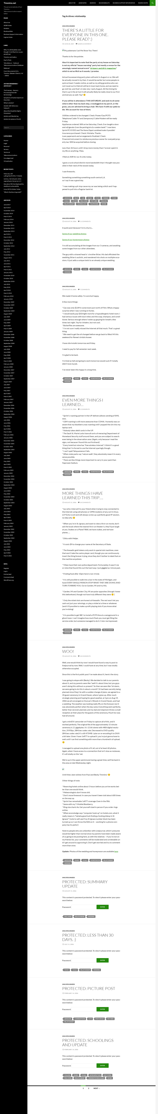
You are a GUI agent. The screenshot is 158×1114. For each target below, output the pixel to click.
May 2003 (7, 514)
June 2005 (7, 458)
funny (114, 198)
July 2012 (7, 249)
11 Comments (85, 221)
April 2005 (7, 464)
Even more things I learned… (82, 402)
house (74, 201)
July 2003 (7, 508)
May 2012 (7, 252)
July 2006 (7, 420)
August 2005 (8, 452)
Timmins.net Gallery (10, 57)
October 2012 (8, 243)
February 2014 (8, 219)
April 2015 (7, 208)
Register (6, 568)
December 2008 (9, 334)
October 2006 (8, 411)
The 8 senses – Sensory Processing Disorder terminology (11, 92)
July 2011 (7, 261)
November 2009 (9, 305)
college (67, 1075)
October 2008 (8, 340)
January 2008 (8, 367)
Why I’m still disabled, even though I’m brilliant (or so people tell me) (13, 52)
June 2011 (7, 264)
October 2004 (8, 482)
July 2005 (7, 455)
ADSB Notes (83, 3)
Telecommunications (10, 155)
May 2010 (7, 287)
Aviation (93, 3)
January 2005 (8, 473)
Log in (6, 571)
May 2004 (7, 494)
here (116, 851)
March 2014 (8, 216)
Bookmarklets (104, 3)
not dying (107, 1075)
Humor (6, 140)
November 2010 (9, 275)
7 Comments (85, 289)
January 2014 (8, 222)
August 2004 (8, 488)
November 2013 (9, 228)
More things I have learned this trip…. (82, 495)
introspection (95, 1075)
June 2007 (7, 388)
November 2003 (9, 497)
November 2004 (9, 479)
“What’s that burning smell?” (13, 192)
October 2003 (8, 500)
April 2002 (7, 553)
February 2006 (8, 435)
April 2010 (7, 290)
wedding (67, 272)
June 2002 (7, 547)
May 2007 (7, 390)
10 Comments (85, 502)
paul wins (84, 201)
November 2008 (9, 337)
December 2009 (9, 302)
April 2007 (7, 393)
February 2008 (8, 364)
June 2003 (7, 511)
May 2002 (7, 550)
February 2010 (8, 296)
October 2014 (8, 213)
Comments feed (9, 577)
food (98, 198)
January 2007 (8, 402)
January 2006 (8, 438)
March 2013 (8, 237)
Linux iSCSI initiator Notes (12, 189)
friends (106, 198)
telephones (94, 204)
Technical (7, 152)
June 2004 (7, 491)
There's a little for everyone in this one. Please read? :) (85, 35)
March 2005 (8, 467)
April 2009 (7, 326)
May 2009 (7, 323)
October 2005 (8, 447)
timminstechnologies (96, 1078)
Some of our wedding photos (74, 233)
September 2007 (9, 379)
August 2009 (8, 314)
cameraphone (80, 1019)
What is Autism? (9, 103)
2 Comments (85, 409)
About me (72, 3)
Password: (66, 907)
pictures (94, 201)
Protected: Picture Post (88, 988)
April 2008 (7, 358)
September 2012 (9, 246)
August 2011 (8, 258)
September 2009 (9, 311)
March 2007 (8, 396)
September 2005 (9, 449)
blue (76, 198)
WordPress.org (9, 580)
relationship (69, 204)
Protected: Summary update (85, 884)
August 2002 (8, 541)
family (90, 198)
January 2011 (8, 272)
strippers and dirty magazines (103, 68)
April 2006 (7, 429)
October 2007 (8, 376)
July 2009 (7, 317)
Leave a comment (84, 44)
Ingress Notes (143, 3)
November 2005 (9, 444)
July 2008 (7, 349)
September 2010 (9, 281)
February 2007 (8, 399)
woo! (68, 651)
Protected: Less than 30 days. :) (87, 937)
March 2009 (8, 328)
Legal (5, 143)
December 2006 (9, 405)
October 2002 (8, 535)
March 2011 (8, 269)
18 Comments (85, 656)
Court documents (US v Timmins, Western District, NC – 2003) (13, 73)
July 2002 (7, 544)
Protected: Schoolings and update (87, 1042)
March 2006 (8, 432)
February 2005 (8, 470)
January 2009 (8, 331)
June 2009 (7, 320)
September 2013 (9, 231)
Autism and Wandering (11, 116)
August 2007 (8, 382)
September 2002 (9, 538)
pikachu (104, 201)
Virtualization (8, 161)
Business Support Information (124, 3)
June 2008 (7, 352)
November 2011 (9, 255)
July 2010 (7, 284)
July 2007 (7, 385)
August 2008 (8, 346)
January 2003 (8, 526)
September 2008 (9, 343)
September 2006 (9, 414)
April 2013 (7, 234)
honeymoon (95, 269)
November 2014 (9, 210)
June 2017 (7, 205)
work (104, 204)
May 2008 (7, 355)
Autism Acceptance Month (12, 119)
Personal (6, 146)
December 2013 (9, 225)
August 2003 (8, 506)
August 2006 (8, 417)
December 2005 (9, 441)
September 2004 (9, 485)
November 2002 (9, 532)
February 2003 (8, 523)
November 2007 (9, 373)
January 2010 (8, 299)
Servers (6, 149)
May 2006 (7, 426)
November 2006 (9, 408)
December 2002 (9, 529)
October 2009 (8, 308)
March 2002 (8, 556)
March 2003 (8, 520)
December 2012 (9, 240)
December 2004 (9, 476)
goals (66, 201)
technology (82, 204)
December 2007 (9, 370)
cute (90, 1019)
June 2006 (7, 423)
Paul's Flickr (7, 60)
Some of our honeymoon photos (75, 239)
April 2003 (7, 517)
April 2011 (7, 267)
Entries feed (7, 574)
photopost (99, 1019)
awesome (67, 198)
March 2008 (8, 361)
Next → (97, 1088)
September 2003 (9, 503)
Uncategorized (68, 26)
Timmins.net (10, 3)
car (82, 198)
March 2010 (8, 293)
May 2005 (7, 461)
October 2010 (8, 278)
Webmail (7, 68)
